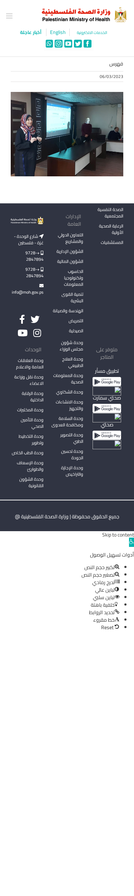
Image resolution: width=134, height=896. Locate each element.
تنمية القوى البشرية (72, 297)
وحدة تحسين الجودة (72, 454)
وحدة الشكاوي (69, 392)
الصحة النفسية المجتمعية (110, 213)
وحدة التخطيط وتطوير (31, 439)
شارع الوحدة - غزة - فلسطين (29, 239)
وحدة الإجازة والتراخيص (72, 471)
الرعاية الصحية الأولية (111, 229)
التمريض (76, 321)
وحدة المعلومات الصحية (68, 378)
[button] (131, 542)
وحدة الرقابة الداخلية (33, 396)
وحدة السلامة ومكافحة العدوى (67, 421)
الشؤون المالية (70, 261)
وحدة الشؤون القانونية (31, 482)
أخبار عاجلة (31, 32)
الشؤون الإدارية (69, 251)
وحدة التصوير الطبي (71, 438)
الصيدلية (76, 331)
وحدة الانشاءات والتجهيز (69, 405)
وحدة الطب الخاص (28, 453)
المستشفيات (112, 242)
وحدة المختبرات (30, 410)
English (58, 32)
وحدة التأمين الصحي (32, 423)
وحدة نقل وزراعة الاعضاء (29, 380)
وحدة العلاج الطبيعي (72, 362)
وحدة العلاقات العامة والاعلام (30, 363)
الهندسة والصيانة (68, 311)
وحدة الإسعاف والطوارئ (30, 466)
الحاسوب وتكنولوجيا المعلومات (73, 277)
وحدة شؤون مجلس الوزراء (71, 346)
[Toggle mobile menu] (10, 16)
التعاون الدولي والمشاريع (70, 238)
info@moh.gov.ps (28, 292)
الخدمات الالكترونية (92, 32)
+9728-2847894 (34, 256)
